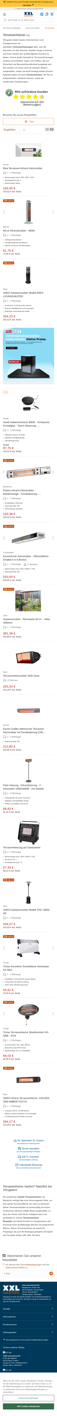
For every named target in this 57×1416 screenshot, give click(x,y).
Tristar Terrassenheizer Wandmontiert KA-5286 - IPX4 (26, 1034)
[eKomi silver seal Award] (9, 93)
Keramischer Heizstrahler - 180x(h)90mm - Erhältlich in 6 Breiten (26, 558)
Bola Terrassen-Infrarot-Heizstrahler (22, 168)
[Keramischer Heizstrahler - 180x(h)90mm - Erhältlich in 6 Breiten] (28, 538)
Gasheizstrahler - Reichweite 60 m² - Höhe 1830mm (26, 621)
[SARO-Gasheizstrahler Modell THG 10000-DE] (28, 891)
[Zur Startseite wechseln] (28, 14)
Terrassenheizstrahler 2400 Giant (21, 675)
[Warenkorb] (52, 14)
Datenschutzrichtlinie (15, 1267)
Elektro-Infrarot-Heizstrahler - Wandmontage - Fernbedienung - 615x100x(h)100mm (21, 492)
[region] (28, 1394)
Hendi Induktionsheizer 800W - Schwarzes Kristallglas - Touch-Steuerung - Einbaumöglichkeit (26, 424)
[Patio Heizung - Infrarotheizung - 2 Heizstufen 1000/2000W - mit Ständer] (28, 771)
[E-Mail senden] (51, 1273)
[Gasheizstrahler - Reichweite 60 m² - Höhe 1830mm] (28, 601)
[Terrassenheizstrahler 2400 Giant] (28, 657)
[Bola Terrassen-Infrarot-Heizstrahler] (28, 150)
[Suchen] (5, 20)
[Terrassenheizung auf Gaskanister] (28, 833)
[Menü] (4, 14)
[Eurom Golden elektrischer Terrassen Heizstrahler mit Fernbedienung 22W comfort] (28, 710)
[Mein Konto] (42, 14)
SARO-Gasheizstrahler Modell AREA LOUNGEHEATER (23, 295)
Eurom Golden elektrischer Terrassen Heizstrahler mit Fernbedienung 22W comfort (23, 731)
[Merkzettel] (47, 14)
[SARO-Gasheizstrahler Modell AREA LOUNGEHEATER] (28, 275)
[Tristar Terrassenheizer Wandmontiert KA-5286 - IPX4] (28, 1014)
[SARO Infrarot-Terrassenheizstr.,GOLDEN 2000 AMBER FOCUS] (28, 1080)
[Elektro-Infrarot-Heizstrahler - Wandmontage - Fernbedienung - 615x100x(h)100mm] (28, 472)
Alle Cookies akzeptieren (28, 1406)
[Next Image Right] (53, 212)
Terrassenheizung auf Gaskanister (21, 847)
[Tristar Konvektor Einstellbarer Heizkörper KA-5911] (28, 948)
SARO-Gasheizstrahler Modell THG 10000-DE (26, 912)
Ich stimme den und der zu (28, 1266)
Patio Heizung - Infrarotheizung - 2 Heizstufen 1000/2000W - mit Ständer (23, 787)
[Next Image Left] (4, 212)
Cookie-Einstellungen (28, 1398)
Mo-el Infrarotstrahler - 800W (19, 230)
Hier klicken (27, 5)
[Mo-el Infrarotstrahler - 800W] (28, 212)
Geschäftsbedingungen (31, 1264)
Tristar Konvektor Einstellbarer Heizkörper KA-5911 (26, 968)
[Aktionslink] (28, 356)
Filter (31, 121)
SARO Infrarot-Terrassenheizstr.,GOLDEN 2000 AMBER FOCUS (26, 1100)
